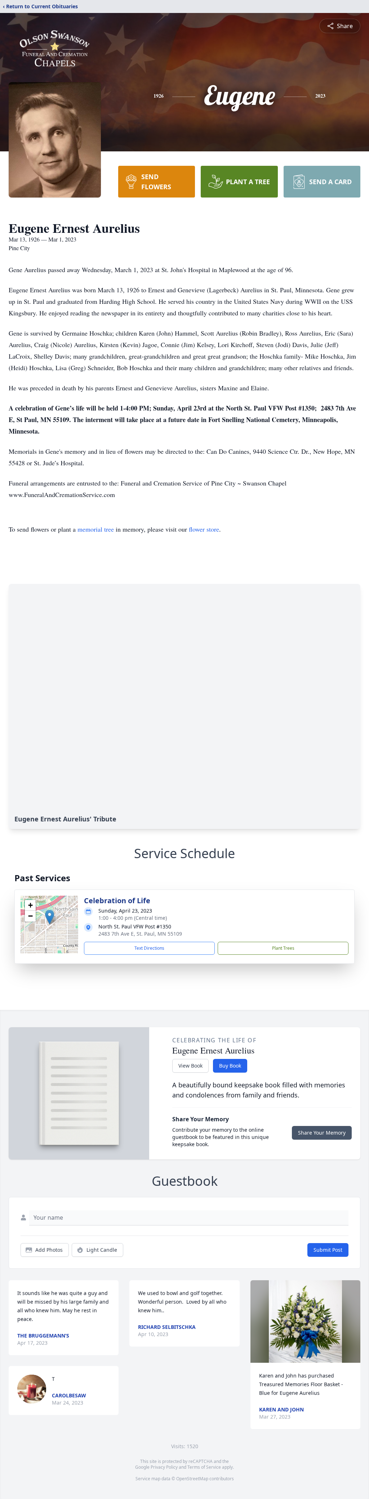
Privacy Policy (164, 1467)
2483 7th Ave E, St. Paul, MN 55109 (140, 933)
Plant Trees (283, 948)
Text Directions (149, 948)
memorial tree (95, 529)
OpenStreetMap (192, 1479)
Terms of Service (204, 1467)
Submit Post (328, 1249)
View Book (190, 1065)
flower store (204, 529)
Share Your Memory (322, 1132)
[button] (49, 917)
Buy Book (230, 1065)
